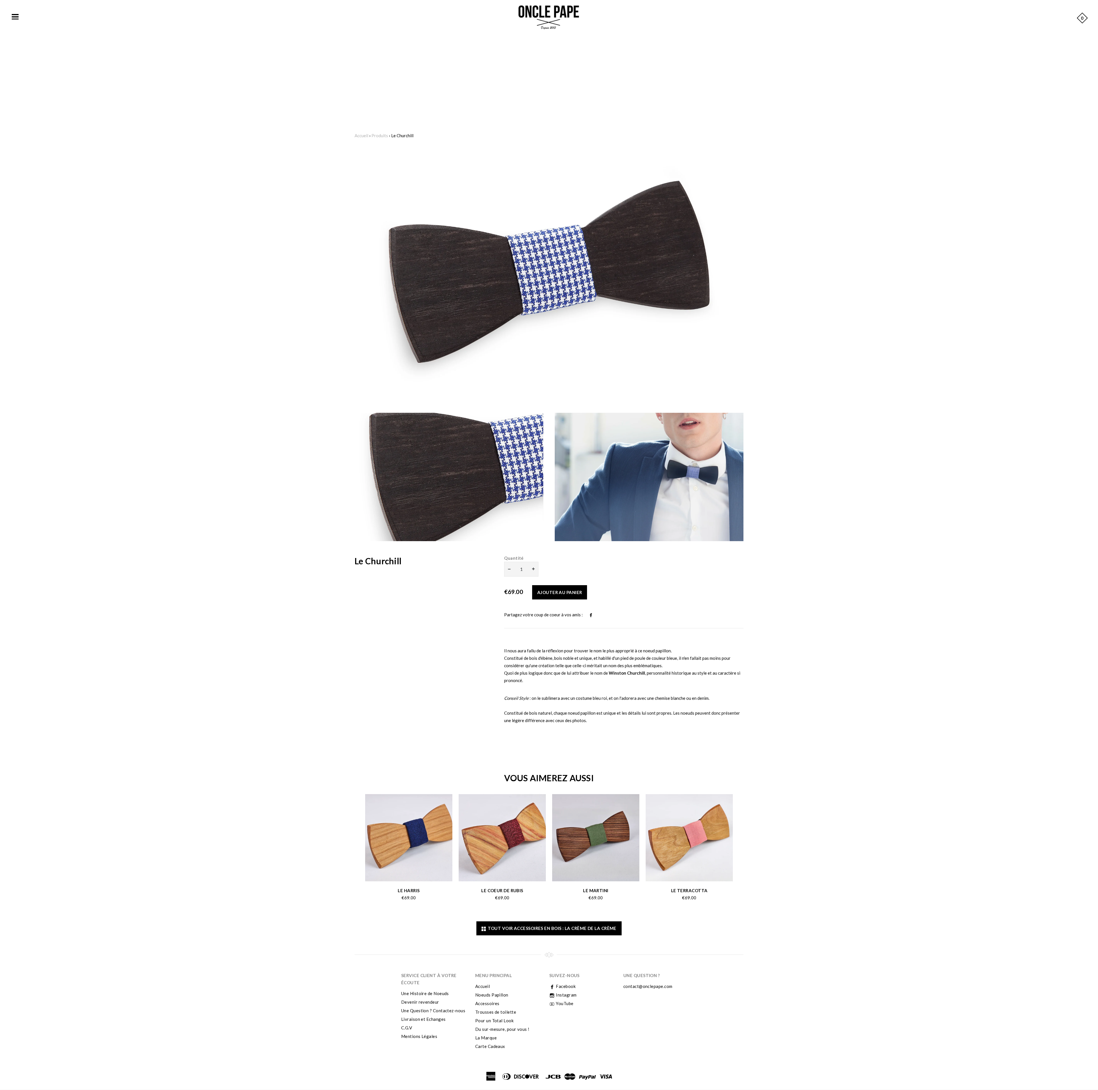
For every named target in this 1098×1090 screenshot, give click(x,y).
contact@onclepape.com (647, 986)
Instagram (566, 994)
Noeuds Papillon (491, 994)
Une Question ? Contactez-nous (433, 1010)
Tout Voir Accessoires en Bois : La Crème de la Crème (551, 928)
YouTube (564, 1003)
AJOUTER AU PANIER (559, 592)
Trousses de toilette (495, 1012)
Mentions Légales (419, 1036)
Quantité (514, 558)
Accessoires (487, 1003)
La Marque (486, 1037)
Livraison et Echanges (423, 1019)
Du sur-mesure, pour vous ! (502, 1029)
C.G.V (406, 1027)
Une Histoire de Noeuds (425, 993)
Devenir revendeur (420, 1002)
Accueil (361, 135)
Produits (379, 135)
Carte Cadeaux (490, 1046)
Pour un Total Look (494, 1020)
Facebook (565, 986)
